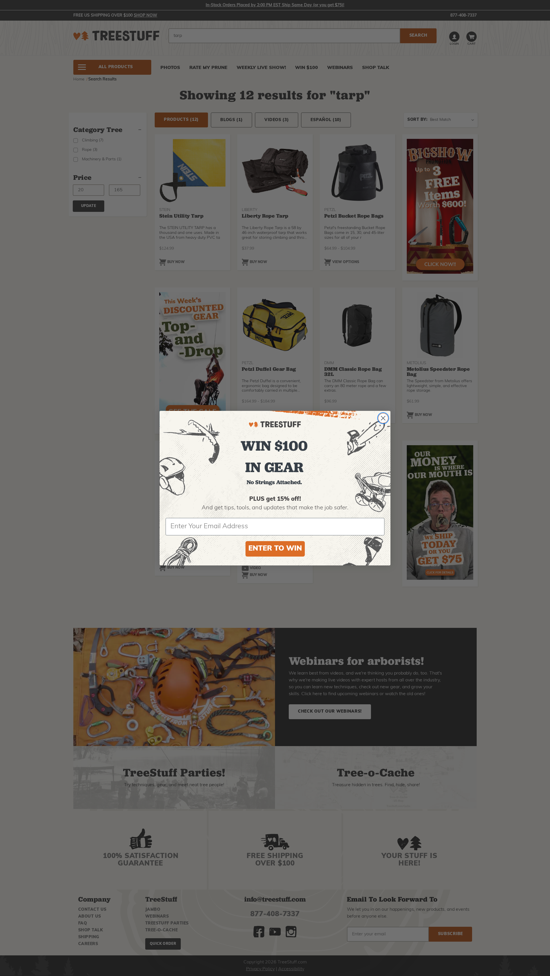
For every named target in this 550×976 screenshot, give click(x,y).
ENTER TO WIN (275, 548)
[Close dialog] (383, 418)
